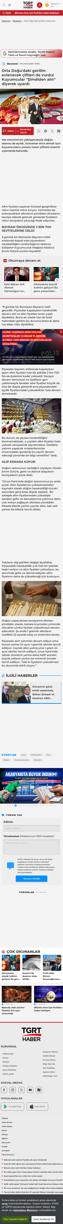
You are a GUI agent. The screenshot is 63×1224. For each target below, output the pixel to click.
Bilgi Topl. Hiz (49, 1064)
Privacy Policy (49, 1060)
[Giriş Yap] (40, 5)
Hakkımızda (8, 1054)
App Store (39, 1106)
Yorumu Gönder (31, 878)
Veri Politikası (49, 1068)
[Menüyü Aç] (9, 5)
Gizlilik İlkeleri (49, 1056)
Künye (5, 1058)
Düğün (6, 468)
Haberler (6, 21)
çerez (5, 1203)
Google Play (15, 1106)
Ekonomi (17, 21)
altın (23, 314)
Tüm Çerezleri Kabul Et (15, 1219)
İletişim (6, 1062)
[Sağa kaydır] (57, 280)
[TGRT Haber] (28, 5)
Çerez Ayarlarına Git (43, 1219)
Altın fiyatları (10, 206)
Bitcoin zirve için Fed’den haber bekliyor (37, 13)
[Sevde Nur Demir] (4, 131)
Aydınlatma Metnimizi (25, 1210)
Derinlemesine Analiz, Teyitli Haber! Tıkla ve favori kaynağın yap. (31, 53)
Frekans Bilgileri (10, 1066)
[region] (31, 1209)
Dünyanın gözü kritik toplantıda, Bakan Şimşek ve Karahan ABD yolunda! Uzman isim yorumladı (43, 692)
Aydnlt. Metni (49, 1072)
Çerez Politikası (9, 1070)
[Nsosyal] (58, 131)
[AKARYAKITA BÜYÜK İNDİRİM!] (31, 786)
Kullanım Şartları (50, 1052)
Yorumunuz (29, 836)
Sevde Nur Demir (25, 131)
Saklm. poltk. (8, 1074)
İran (38, 317)
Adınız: (8, 821)
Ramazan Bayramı (31, 237)
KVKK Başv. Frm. (50, 1076)
